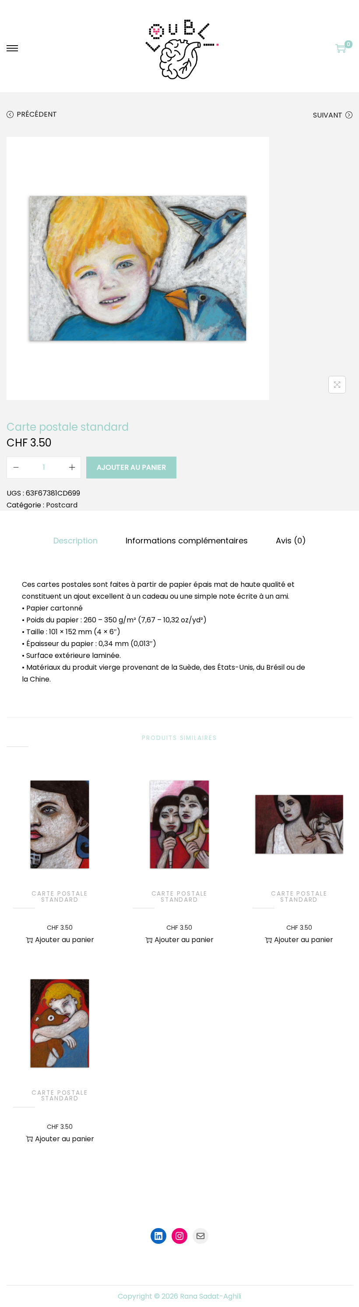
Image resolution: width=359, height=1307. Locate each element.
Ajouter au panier (131, 467)
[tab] (75, 540)
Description (75, 540)
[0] (340, 48)
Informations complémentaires (187, 540)
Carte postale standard (60, 896)
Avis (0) (291, 540)
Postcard (61, 505)
